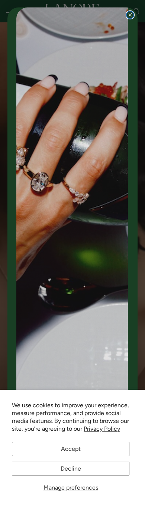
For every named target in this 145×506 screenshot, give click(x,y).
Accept (71, 448)
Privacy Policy (102, 428)
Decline (71, 468)
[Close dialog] (130, 15)
